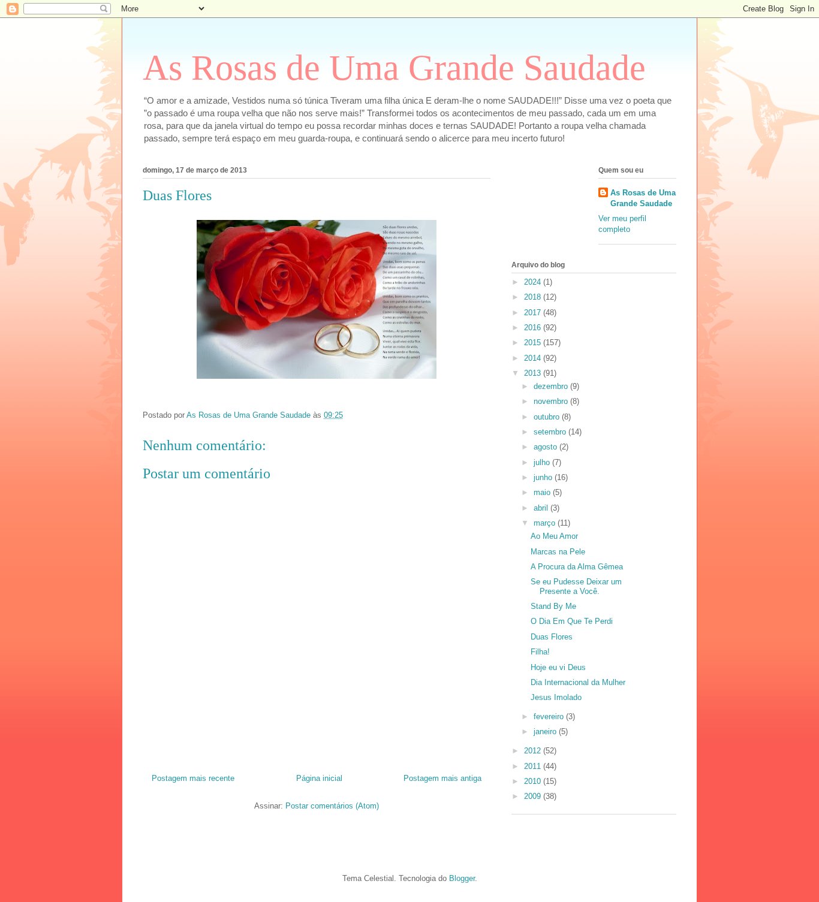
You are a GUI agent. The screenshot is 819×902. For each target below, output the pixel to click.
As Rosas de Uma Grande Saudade (394, 68)
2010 (533, 781)
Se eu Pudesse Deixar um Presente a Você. (576, 586)
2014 (533, 358)
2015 (533, 342)
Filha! (540, 651)
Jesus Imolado (556, 697)
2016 (533, 327)
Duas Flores (552, 636)
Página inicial (319, 778)
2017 (533, 312)
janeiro (546, 731)
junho (544, 477)
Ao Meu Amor (554, 536)
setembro (551, 431)
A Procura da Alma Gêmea (577, 566)
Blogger (462, 878)
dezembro (552, 386)
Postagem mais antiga (442, 778)
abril (542, 507)
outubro (548, 416)
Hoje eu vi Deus (558, 667)
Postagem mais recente (193, 778)
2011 (533, 766)
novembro (552, 401)
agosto (546, 446)
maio (543, 492)
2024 (533, 281)
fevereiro (550, 716)
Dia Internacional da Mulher (578, 682)
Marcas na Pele (558, 551)
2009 (533, 796)
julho (543, 462)
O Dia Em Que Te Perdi (572, 621)
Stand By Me (553, 606)
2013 (533, 373)
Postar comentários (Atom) (332, 805)
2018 (533, 296)
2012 (533, 750)
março (546, 522)
